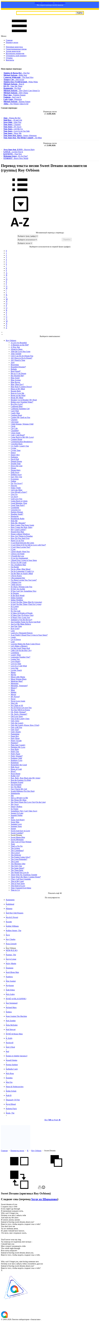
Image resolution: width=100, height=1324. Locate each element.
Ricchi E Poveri (12, 917)
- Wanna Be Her (11, 118)
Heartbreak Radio (17, 519)
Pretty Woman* (17, 756)
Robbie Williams (12, 926)
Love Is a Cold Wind (19, 666)
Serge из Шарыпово (44, 1199)
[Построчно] (56, 1169)
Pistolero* (14, 743)
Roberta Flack (11, 1109)
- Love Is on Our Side (16, 131)
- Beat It (14, 84)
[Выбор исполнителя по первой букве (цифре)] (20, 230)
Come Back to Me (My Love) (22, 437)
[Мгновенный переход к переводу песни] (20, 212)
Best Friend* (16, 371)
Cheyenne (15, 422)
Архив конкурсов (13, 51)
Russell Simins (11, 1060)
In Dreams (15, 593)
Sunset (13, 829)
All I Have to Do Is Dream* (21, 358)
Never (13, 699)
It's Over (14, 609)
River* (13, 771)
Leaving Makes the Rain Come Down (25, 644)
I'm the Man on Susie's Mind (22, 573)
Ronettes (9, 1078)
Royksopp (10, 985)
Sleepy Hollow (16, 807)
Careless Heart (16, 415)
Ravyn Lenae (11, 959)
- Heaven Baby (19, 150)
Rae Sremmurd (11, 1003)
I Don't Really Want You (20, 551)
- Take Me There (13, 86)
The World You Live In (20, 872)
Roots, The (10, 1113)
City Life (14, 428)
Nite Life (14, 703)
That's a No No (17, 846)
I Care (13, 549)
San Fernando (16, 785)
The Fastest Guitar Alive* (20, 857)
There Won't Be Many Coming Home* (26, 877)
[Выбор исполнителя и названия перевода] (20, 193)
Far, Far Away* (17, 483)
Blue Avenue (16, 380)
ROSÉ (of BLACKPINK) (16, 999)
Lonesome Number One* (20, 657)
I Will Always (16, 584)
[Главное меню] (19, 34)
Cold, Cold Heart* (18, 435)
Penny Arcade (16, 741)
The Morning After (18, 864)
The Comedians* (17, 850)
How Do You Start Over (20, 538)
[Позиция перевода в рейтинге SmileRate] (43, 1188)
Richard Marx (11, 1007)
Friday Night (16, 488)
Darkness (14, 457)
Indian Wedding (17, 600)
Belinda (14, 369)
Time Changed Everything (21, 888)
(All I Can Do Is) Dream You (22, 356)
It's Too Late (15, 611)
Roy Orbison (36, 1151)
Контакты (10, 60)
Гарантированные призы (16, 49)
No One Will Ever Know (20, 710)
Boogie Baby (16, 391)
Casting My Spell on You (20, 417)
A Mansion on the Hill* (20, 345)
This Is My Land (17, 881)
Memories (14, 683)
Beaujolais (15, 365)
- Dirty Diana (16, 93)
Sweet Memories (17, 839)
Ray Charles (10, 939)
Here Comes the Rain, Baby (21, 527)
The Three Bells (17, 870)
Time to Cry (15, 890)
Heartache (15, 516)
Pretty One (15, 752)
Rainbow (9, 977)
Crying (13, 448)
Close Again (15, 433)
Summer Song (16, 826)
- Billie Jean (15, 75)
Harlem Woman (17, 512)
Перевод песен (12, 42)
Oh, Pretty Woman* (18, 712)
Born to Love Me (17, 393)
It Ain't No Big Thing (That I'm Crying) (26, 604)
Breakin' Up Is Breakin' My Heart (24, 400)
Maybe (13, 675)
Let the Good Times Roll (20, 648)
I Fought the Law (17, 556)
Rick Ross (10, 1073)
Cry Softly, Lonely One (20, 446)
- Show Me (12, 133)
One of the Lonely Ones (20, 719)
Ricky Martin (11, 963)
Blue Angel (15, 378)
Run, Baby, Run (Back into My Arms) (25, 778)
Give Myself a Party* (19, 492)
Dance (13, 453)
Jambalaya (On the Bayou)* (21, 620)
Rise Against (11, 981)
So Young (14, 809)
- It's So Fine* (15, 156)
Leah (13, 642)
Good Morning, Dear (19, 503)
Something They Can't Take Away (24, 811)
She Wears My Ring (18, 800)
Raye (8, 935)
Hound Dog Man (17, 532)
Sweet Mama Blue (18, 837)
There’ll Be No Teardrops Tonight (24, 875)
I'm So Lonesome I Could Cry (22, 571)
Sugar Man (15, 822)
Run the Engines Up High (21, 780)
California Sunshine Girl (20, 409)
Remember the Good (19, 765)
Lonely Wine (16, 655)
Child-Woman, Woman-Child (22, 424)
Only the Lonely (17, 723)
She (12, 796)
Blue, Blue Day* (17, 384)
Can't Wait (15, 411)
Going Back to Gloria (19, 501)
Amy (13, 362)
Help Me (14, 521)
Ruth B (8, 1095)
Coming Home (16, 439)
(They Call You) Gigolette (21, 879)
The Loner (15, 861)
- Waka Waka (21, 82)
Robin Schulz (11, 1091)
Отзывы (9, 58)
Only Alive (15, 721)
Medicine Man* (17, 681)
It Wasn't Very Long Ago (20, 617)
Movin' (13, 694)
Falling (13, 481)
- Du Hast (12, 88)
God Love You (16, 499)
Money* (14, 688)
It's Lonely (15, 606)
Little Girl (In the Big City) (21, 650)
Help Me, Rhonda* (18, 523)
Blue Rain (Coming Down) (21, 387)
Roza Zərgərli (11, 944)
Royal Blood (11, 1104)
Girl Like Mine (16, 490)
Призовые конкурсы (14, 47)
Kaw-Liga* (15, 628)
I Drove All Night (17, 554)
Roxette (9, 922)
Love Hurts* (15, 661)
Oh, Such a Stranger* (19, 714)
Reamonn (9, 968)
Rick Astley (10, 994)
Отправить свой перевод (16, 56)
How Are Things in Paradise (22, 536)
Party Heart (15, 738)
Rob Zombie (11, 1021)
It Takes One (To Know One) (22, 615)
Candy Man (15, 413)
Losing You (15, 659)
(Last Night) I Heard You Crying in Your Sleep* (29, 635)
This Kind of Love (18, 886)
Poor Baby (15, 749)
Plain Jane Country (18, 745)
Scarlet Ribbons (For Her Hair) (23, 791)
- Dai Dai (17, 73)
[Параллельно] (19, 1169)
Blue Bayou (15, 382)
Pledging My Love (18, 747)
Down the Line (16, 466)
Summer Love (16, 824)
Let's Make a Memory (19, 646)
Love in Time (16, 664)
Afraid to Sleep (16, 349)
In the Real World (17, 595)
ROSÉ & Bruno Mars (14, 1034)
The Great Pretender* (19, 859)
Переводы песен (17, 1151)
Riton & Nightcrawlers (14, 1087)
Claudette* (15, 431)
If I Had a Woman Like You (21, 587)
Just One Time (16, 626)
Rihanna (9, 909)
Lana (13, 631)
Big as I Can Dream (18, 373)
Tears (13, 844)
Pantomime (15, 734)
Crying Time (15, 450)
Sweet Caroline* (17, 833)
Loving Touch (16, 670)
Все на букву (52, 1120)
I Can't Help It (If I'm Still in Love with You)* (28, 545)
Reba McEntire (12, 1025)
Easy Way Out (16, 477)
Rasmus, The (11, 955)
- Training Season (14, 95)
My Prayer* (15, 697)
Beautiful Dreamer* (18, 367)
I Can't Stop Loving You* (20, 547)
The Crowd (15, 853)
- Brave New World (15, 158)
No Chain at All (17, 705)
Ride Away (15, 767)
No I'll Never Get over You (21, 708)
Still (12, 818)
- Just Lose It (12, 97)
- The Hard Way (19, 77)
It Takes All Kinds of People (22, 613)
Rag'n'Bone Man (12, 972)
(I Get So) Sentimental (19, 558)
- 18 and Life (12, 120)
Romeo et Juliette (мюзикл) (16, 1056)
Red (7, 1051)
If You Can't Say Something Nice (23, 591)
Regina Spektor (12, 1065)
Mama (13, 672)
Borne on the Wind (18, 395)
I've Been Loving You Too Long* (24, 580)
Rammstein (10, 900)
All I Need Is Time (18, 360)
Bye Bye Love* (17, 404)
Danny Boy (15, 455)
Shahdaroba (15, 793)
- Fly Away (12, 127)
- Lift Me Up (13, 129)
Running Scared (17, 782)
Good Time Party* (18, 505)
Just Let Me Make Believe (21, 624)
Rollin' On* (15, 776)
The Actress (15, 848)
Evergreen (15, 479)
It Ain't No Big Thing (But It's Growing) (26, 602)
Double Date (16, 464)
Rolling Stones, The (13, 930)
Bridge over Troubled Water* (22, 402)
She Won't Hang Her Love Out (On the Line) (28, 802)
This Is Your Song (18, 883)
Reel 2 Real (10, 1047)
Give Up (14, 494)
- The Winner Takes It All (16, 104)
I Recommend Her (18, 578)
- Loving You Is (13, 152)
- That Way (12, 154)
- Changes (12, 124)
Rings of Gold (16, 769)
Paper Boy (15, 736)
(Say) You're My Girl (19, 789)
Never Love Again (18, 701)
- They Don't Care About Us (22, 91)
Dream (13, 468)
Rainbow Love (16, 760)
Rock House (15, 774)
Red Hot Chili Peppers (14, 913)
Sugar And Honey (18, 820)
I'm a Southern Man (18, 565)
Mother (13, 692)
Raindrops (15, 763)
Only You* (15, 730)
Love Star (14, 668)
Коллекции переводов (15, 53)
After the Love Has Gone (20, 351)
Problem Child (16, 758)
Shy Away (15, 804)
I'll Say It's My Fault (18, 562)
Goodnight (15, 508)
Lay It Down (16, 639)
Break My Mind (17, 398)
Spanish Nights (16, 815)
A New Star (15, 347)
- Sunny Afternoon (20, 135)
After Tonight (16, 354)
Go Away (14, 497)
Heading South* (17, 514)
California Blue (17, 406)
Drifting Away (16, 475)
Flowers (14, 486)
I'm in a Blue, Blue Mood (20, 569)
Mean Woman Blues (18, 679)
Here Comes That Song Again (22, 525)
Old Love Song (17, 716)
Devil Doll (15, 459)
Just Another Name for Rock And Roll (25, 622)
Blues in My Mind (18, 389)
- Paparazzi (13, 99)
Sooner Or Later (17, 813)
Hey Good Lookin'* (18, 530)
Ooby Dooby (16, 732)
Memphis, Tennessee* (19, 686)
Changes (14, 420)
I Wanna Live (16, 582)
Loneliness (15, 653)
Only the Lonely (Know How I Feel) (25, 725)
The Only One (16, 866)
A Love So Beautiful (19, 343)
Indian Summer (17, 598)
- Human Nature (17, 102)
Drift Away (15, 472)
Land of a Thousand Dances (22, 633)
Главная (9, 40)
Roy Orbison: (11, 340)
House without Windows (20, 534)
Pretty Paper (15, 754)
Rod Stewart (10, 1029)
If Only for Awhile (18, 589)
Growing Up (16, 510)
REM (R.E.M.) (12, 950)
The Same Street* (17, 868)
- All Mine (22, 138)
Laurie (13, 637)
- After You (12, 122)
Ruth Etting (10, 990)
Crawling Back (16, 444)
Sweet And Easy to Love (20, 831)
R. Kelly (9, 1038)
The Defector (16, 855)
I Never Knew (16, 576)
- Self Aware (14, 80)
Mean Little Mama (18, 677)
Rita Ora (9, 1082)
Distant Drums (16, 461)
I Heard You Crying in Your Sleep (24, 560)
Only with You (16, 727)
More (13, 690)
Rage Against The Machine (16, 1016)
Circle (13, 426)
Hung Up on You (17, 540)
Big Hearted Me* (17, 376)
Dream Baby (16, 470)
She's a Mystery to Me (19, 798)
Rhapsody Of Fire (13, 1100)
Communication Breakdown (22, 442)
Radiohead (10, 904)
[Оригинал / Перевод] (19, 1188)
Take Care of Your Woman (21, 842)
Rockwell (9, 1043)
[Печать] (39, 1188)
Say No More (16, 787)
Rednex (9, 1012)
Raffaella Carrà (12, 1069)
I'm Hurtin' (15, 567)
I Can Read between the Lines (22, 543)
